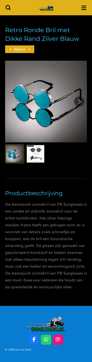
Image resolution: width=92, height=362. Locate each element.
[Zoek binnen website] (8, 8)
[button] (14, 153)
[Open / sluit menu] (83, 8)
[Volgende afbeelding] (79, 101)
